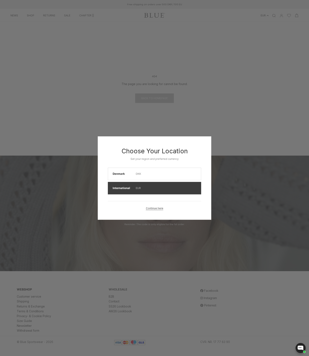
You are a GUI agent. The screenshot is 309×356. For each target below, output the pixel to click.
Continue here (154, 208)
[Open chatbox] (301, 348)
